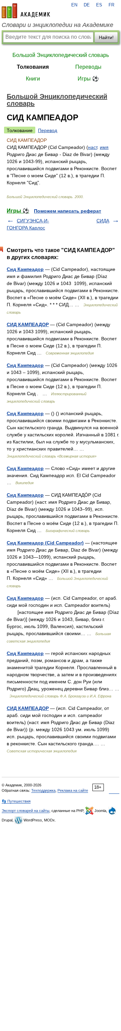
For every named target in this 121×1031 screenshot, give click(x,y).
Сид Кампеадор (25, 269)
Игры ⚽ (88, 79)
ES (99, 5)
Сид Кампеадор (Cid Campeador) (45, 542)
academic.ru (26, 10)
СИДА (102, 220)
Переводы (88, 67)
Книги (33, 79)
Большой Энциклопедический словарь (60, 55)
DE (87, 5)
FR (111, 5)
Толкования (33, 67)
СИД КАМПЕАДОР (28, 324)
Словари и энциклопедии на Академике (57, 25)
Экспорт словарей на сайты (25, 811)
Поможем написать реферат (67, 211)
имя (104, 147)
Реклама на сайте (72, 790)
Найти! (106, 37)
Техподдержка (43, 790)
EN (74, 5)
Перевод (47, 130)
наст (92, 147)
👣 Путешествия (16, 801)
